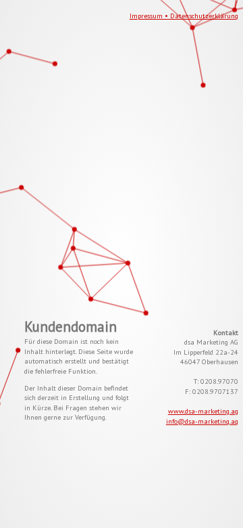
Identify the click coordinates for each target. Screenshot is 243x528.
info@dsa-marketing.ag (202, 421)
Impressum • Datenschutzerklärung (184, 15)
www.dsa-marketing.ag (203, 411)
